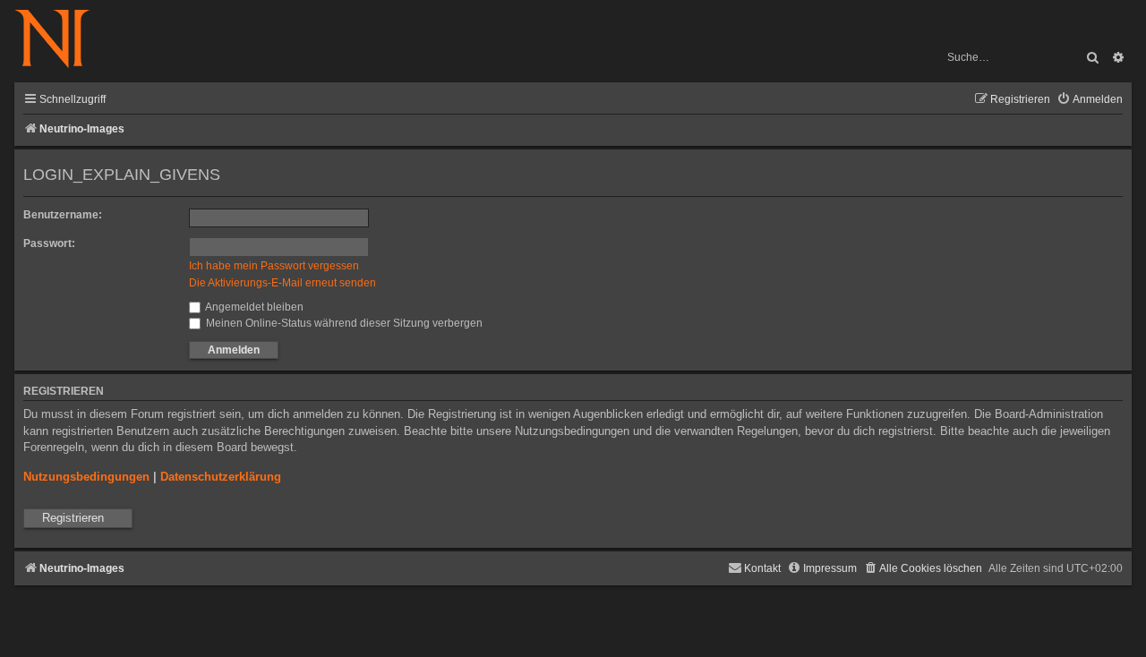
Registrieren (73, 518)
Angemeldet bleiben (253, 307)
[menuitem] (1089, 100)
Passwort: (49, 243)
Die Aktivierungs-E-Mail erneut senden (282, 283)
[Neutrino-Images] (61, 40)
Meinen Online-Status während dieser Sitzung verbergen (343, 323)
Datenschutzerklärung (220, 476)
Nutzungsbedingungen (86, 476)
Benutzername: (62, 215)
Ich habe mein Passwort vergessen (274, 266)
